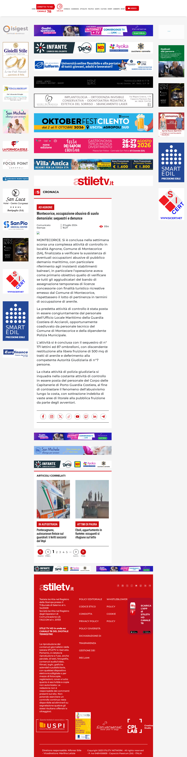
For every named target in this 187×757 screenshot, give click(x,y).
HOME (33, 9)
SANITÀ (97, 9)
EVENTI (110, 9)
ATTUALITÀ (83, 9)
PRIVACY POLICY (89, 621)
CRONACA (67, 9)
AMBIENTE (116, 9)
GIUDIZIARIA (75, 9)
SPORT (123, 9)
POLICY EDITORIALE (90, 599)
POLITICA (91, 9)
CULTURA (104, 9)
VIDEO (133, 8)
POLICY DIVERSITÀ (89, 628)
